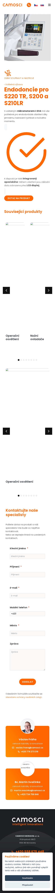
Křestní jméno (18, 548)
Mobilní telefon (18, 607)
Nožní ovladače (37, 337)
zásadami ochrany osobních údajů (24, 697)
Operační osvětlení (12, 337)
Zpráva (14, 643)
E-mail (13, 587)
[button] (6, 290)
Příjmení (14, 566)
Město (13, 625)
